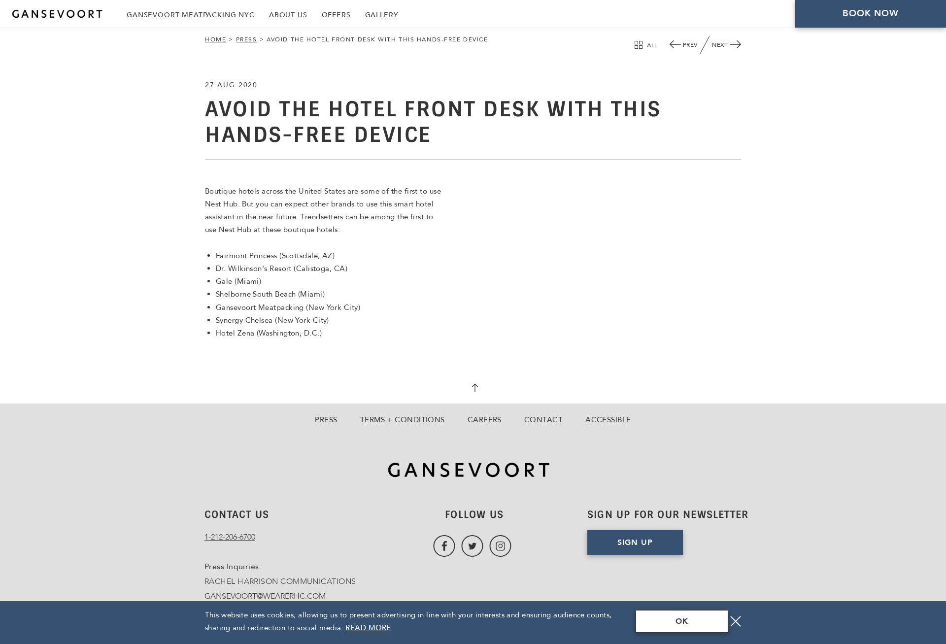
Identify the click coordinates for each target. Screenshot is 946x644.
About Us (288, 15)
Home (215, 39)
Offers (336, 15)
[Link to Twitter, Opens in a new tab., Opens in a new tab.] (472, 546)
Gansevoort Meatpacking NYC (191, 15)
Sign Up (635, 542)
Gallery (382, 15)
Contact (543, 420)
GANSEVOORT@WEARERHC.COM (265, 596)
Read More (368, 628)
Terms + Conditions (402, 420)
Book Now (871, 13)
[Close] (735, 621)
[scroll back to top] (473, 389)
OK (682, 621)
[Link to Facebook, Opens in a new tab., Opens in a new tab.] (444, 546)
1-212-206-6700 (229, 537)
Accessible (608, 420)
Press (246, 39)
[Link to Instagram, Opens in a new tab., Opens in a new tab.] (500, 546)
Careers (485, 420)
